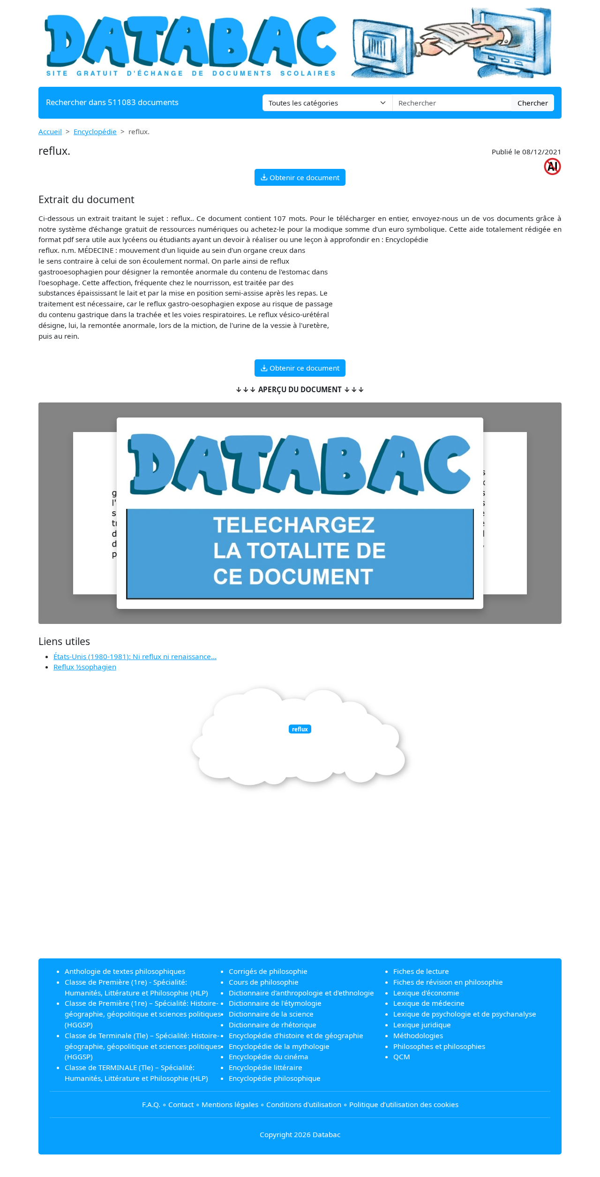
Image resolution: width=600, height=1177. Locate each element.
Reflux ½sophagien (84, 666)
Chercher (533, 102)
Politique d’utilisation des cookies (403, 1104)
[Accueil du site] (300, 42)
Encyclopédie (95, 131)
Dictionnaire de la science (271, 1013)
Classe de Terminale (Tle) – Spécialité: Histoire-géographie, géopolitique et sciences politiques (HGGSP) (143, 1046)
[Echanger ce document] (300, 513)
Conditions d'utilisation (303, 1104)
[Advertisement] (300, 885)
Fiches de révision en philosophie (448, 982)
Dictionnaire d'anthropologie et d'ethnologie (301, 992)
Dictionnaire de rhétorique (272, 1024)
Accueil (50, 131)
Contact (181, 1104)
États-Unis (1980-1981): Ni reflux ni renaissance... (135, 656)
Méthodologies (418, 1035)
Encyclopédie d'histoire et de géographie (296, 1035)
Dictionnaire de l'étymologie (275, 1003)
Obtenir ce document (303, 177)
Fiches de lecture (421, 971)
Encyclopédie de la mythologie (279, 1046)
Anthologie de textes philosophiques (125, 971)
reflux (300, 729)
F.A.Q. (151, 1104)
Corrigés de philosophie (268, 971)
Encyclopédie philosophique (275, 1078)
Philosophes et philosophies (439, 1046)
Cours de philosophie (264, 982)
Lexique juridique (422, 1024)
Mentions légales (230, 1104)
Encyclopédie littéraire (265, 1067)
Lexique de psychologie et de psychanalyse (464, 1013)
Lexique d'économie (426, 992)
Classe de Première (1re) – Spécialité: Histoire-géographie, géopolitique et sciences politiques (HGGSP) (143, 1013)
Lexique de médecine (429, 1003)
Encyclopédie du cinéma (268, 1056)
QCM (401, 1056)
